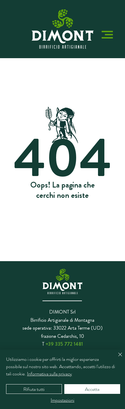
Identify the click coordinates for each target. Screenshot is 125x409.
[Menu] (107, 34)
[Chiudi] (116, 358)
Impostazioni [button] (62, 400)
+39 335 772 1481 (64, 344)
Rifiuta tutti (34, 389)
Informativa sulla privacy (49, 373)
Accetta (92, 389)
